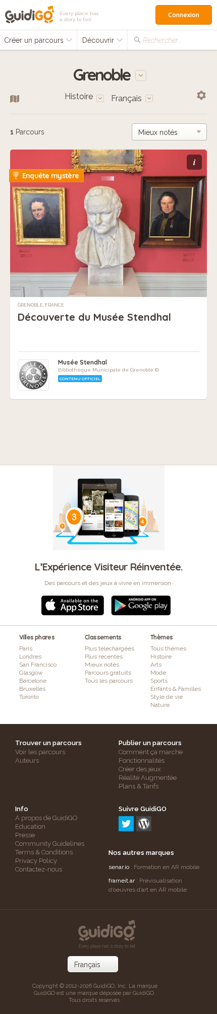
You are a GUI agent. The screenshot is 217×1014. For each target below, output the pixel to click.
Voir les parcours (40, 752)
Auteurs (27, 760)
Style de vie (166, 696)
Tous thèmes (168, 648)
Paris (25, 648)
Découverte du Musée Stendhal (94, 317)
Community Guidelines (49, 843)
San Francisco (38, 664)
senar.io (118, 867)
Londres (30, 656)
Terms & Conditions (44, 852)
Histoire (161, 656)
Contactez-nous (38, 869)
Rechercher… (161, 40)
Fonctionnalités (142, 760)
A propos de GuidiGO (46, 818)
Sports (159, 680)
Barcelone (32, 680)
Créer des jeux (140, 769)
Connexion (183, 15)
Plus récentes (104, 656)
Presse (25, 835)
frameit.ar (121, 880)
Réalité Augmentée (148, 777)
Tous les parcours (109, 680)
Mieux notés (102, 664)
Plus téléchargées (109, 648)
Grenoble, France (41, 305)
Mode (158, 672)
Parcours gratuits (108, 672)
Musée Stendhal (82, 362)
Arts (155, 664)
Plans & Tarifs (138, 786)
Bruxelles (32, 688)
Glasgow (31, 672)
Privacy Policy (36, 860)
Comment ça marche (151, 752)
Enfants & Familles (175, 688)
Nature (160, 704)
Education (30, 826)
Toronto (29, 696)
